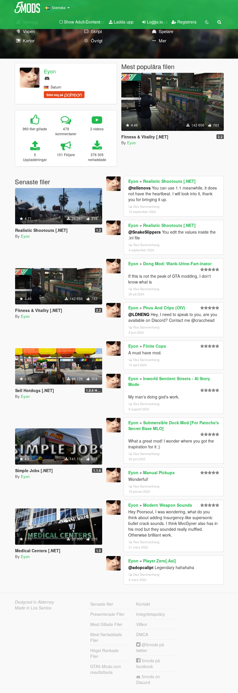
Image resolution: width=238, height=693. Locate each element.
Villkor (141, 624)
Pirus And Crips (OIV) (164, 308)
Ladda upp (123, 22)
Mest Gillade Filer (106, 624)
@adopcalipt (141, 567)
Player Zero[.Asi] (159, 561)
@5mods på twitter (150, 647)
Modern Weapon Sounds (167, 505)
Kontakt (143, 604)
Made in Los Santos (33, 608)
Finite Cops (154, 346)
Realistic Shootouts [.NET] (169, 181)
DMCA (142, 634)
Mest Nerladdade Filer (106, 637)
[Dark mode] (207, 22)
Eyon (50, 71)
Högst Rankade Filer (104, 653)
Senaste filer (101, 604)
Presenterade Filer (107, 614)
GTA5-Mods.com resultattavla (105, 669)
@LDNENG (138, 314)
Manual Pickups (159, 472)
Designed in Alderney (34, 602)
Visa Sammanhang (146, 206)
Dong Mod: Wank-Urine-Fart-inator (177, 263)
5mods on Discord (148, 679)
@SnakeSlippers (144, 232)
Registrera (186, 22)
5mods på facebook (148, 663)
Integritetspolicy (150, 614)
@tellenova (139, 188)
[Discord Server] (47, 77)
